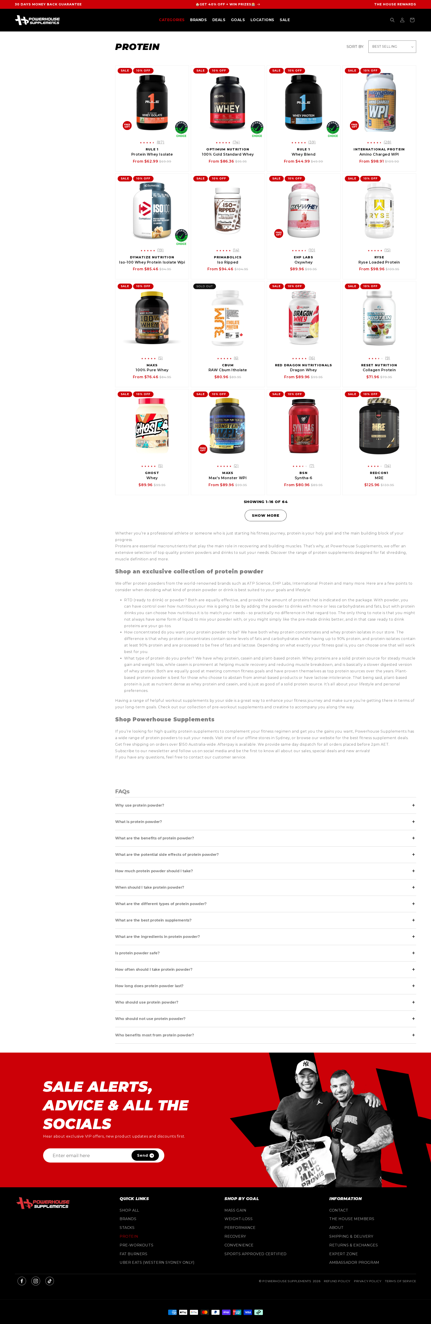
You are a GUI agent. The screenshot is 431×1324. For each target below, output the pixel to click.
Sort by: (355, 47)
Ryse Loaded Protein (379, 262)
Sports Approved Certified (255, 1254)
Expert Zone (343, 1254)
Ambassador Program (354, 1262)
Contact (338, 1210)
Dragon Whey (303, 370)
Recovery (235, 1236)
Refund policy (337, 1281)
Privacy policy (367, 1281)
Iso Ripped (227, 262)
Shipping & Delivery (351, 1236)
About (336, 1228)
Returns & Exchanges (353, 1245)
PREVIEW (156, 133)
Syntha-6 (303, 478)
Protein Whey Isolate (152, 154)
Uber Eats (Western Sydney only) (157, 1262)
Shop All (129, 1210)
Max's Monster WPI (228, 478)
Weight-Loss (238, 1219)
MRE (379, 478)
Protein (129, 1236)
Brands (128, 1219)
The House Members (351, 1219)
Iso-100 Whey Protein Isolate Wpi (152, 262)
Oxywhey (304, 262)
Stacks (127, 1228)
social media (215, 751)
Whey (152, 478)
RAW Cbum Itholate (228, 370)
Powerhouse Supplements (286, 1281)
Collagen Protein (379, 370)
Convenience (239, 1245)
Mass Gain (235, 1210)
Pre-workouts (136, 1245)
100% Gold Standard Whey (228, 154)
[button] (171, 20)
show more (265, 515)
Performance (240, 1228)
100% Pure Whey (152, 370)
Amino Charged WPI (379, 154)
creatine (281, 707)
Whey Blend (303, 154)
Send (142, 1155)
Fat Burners (133, 1254)
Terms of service (400, 1281)
